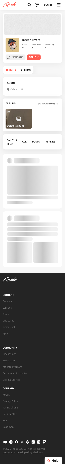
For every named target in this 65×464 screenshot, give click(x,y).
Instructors (9, 360)
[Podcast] (39, 442)
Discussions (9, 354)
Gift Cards (8, 320)
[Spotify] (27, 442)
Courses (7, 301)
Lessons (7, 307)
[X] (22, 442)
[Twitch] (44, 442)
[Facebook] (16, 442)
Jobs (5, 420)
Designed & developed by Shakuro (22, 452)
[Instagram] (11, 442)
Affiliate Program (12, 366)
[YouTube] (5, 442)
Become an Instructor (15, 373)
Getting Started (11, 379)
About (6, 394)
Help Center (9, 414)
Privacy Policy (10, 401)
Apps (5, 333)
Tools (6, 314)
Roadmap (8, 427)
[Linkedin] (33, 442)
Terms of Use (10, 407)
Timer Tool (9, 327)
